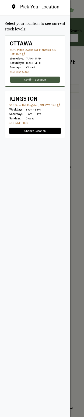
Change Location (35, 131)
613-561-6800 (18, 123)
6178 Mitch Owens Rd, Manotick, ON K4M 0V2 (33, 52)
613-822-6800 (19, 72)
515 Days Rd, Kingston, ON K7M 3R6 (33, 105)
